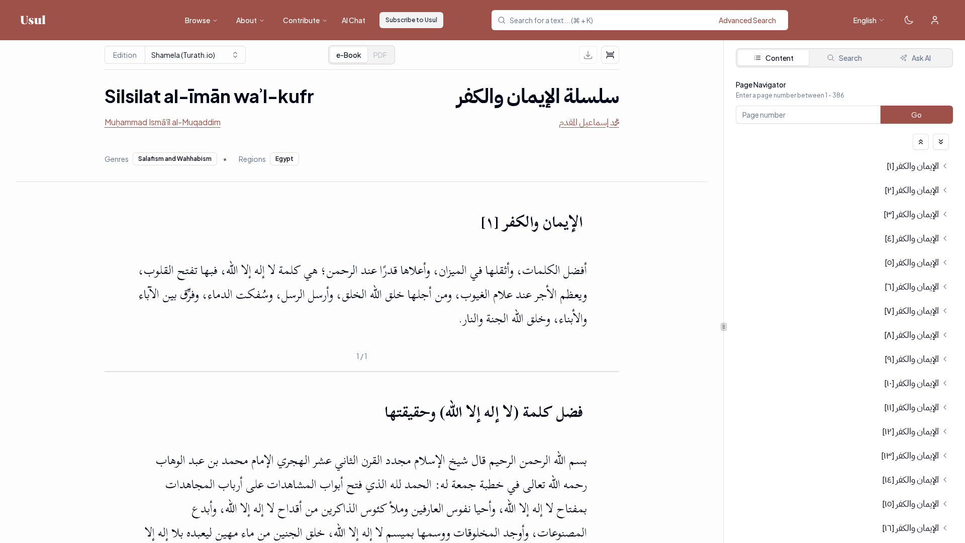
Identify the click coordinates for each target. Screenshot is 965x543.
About (246, 20)
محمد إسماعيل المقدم (589, 122)
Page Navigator (761, 84)
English (865, 20)
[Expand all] (941, 142)
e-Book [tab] (348, 54)
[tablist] (361, 54)
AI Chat (353, 20)
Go (917, 114)
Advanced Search (747, 20)
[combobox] (646, 20)
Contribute (301, 20)
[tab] (380, 54)
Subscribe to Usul (411, 20)
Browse (197, 20)
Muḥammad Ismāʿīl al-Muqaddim (163, 122)
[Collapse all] (921, 142)
